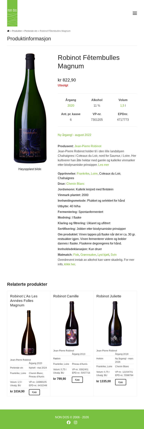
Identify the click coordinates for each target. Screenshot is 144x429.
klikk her (69, 264)
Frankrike (83, 173)
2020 (71, 105)
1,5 (122, 105)
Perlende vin (30, 31)
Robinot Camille (66, 296)
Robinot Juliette (108, 296)
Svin (114, 254)
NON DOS (62, 417)
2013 (82, 354)
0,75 (63, 369)
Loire (94, 173)
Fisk (76, 254)
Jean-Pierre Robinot (87, 146)
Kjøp (34, 392)
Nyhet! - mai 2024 (38, 367)
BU (19, 385)
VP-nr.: (32, 382)
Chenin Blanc (75, 183)
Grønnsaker (88, 254)
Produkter (17, 31)
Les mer (103, 164)
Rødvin (57, 358)
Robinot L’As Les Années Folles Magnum (24, 300)
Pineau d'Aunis (36, 376)
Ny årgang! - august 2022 (74, 134)
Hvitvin (99, 358)
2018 (125, 354)
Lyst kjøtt (103, 254)
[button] (135, 13)
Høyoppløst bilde (29, 169)
